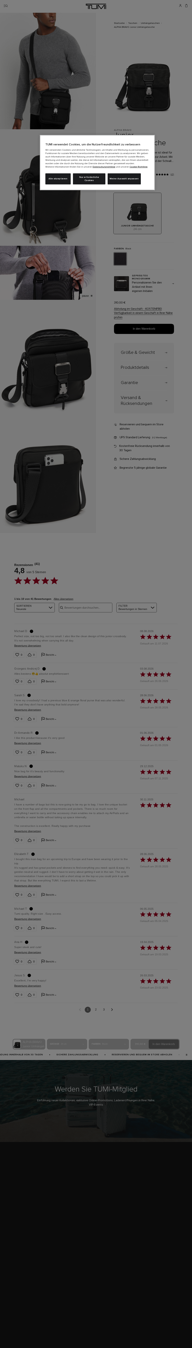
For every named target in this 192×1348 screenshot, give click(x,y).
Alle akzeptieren (58, 179)
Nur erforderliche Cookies (89, 179)
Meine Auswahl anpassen (124, 179)
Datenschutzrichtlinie (104, 167)
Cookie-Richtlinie (139, 167)
